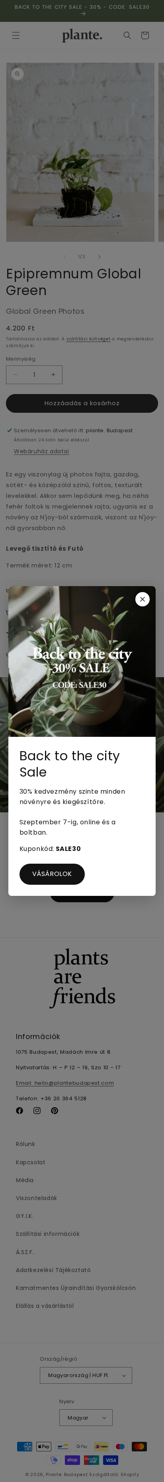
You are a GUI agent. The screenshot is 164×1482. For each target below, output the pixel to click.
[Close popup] (142, 599)
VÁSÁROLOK (52, 873)
